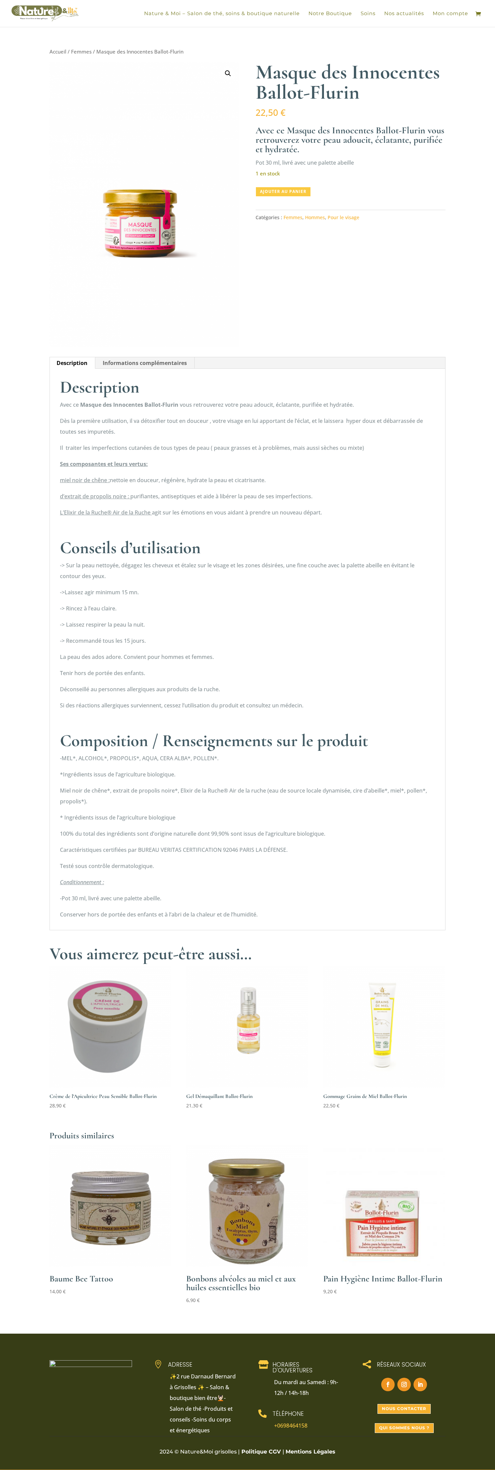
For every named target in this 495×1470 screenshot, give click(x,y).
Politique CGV (261, 1451)
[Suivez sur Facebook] (388, 1384)
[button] (228, 73)
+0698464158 (290, 1425)
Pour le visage (343, 217)
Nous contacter (404, 1408)
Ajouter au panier (283, 191)
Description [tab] (72, 363)
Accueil (58, 51)
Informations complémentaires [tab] (145, 363)
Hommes (315, 217)
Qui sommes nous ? (404, 1427)
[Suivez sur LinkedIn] (420, 1384)
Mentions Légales (310, 1451)
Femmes (81, 51)
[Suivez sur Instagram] (404, 1384)
